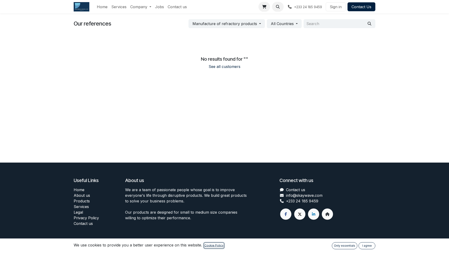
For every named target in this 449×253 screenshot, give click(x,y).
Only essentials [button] (344, 245)
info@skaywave (300, 195)
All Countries (282, 23)
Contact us (83, 223)
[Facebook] (285, 214)
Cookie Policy (214, 245)
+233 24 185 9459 (302, 201)
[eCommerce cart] (264, 7)
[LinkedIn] (313, 214)
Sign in (336, 6)
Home (79, 189)
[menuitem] (102, 6)
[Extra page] (327, 214)
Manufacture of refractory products (224, 23)
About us (82, 195)
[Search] (369, 23)
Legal (78, 212)
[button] (278, 7)
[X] (299, 214)
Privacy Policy (86, 218)
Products (82, 201)
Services (81, 206)
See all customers (224, 66)
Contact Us (361, 6)
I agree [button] (367, 245)
